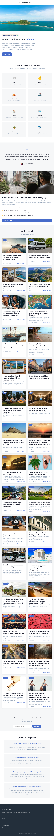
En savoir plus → (8, 220)
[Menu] (34, 2)
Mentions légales (5, 825)
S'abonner (36, 726)
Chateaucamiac (25, 2)
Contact (4, 827)
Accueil (3, 818)
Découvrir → (7, 54)
